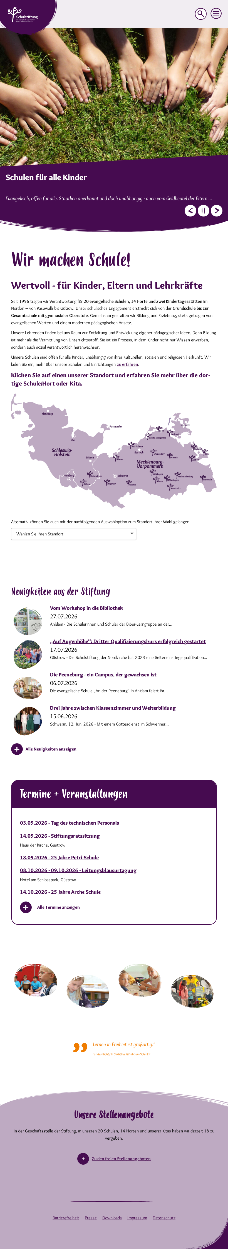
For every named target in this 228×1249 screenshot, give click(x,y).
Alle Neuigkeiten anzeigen (51, 749)
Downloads (112, 1217)
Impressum (137, 1217)
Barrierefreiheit (66, 1217)
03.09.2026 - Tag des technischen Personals (69, 823)
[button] (216, 13)
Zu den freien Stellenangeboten (121, 1158)
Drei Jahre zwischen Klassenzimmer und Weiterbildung (113, 708)
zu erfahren (127, 364)
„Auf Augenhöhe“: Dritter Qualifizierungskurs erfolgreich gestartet (128, 641)
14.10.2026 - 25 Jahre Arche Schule (60, 892)
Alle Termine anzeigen (58, 907)
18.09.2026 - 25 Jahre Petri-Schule (59, 857)
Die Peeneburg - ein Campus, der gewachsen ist (103, 674)
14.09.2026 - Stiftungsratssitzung (60, 836)
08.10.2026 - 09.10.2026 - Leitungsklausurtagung (78, 870)
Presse (91, 1217)
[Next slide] (216, 210)
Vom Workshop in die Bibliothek (86, 608)
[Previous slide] (190, 210)
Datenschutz (164, 1217)
